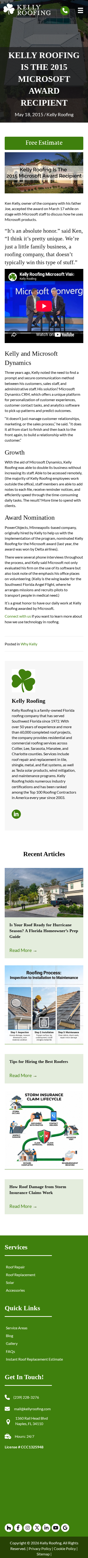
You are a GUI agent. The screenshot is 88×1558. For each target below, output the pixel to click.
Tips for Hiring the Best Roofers (38, 1061)
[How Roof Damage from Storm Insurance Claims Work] (44, 1134)
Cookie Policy (64, 1548)
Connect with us (18, 616)
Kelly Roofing (59, 114)
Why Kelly (29, 644)
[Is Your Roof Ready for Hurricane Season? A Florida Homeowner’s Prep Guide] (44, 892)
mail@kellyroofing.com (32, 1408)
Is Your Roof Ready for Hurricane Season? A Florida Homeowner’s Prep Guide (43, 931)
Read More (23, 950)
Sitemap (43, 1554)
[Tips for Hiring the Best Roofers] (44, 1009)
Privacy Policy (40, 1548)
